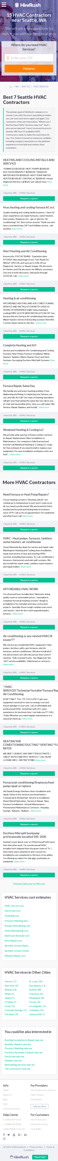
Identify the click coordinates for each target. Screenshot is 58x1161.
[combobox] (29, 58)
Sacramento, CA (37, 985)
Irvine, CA (10, 1006)
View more (17, 228)
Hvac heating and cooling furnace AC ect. (29, 207)
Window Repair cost (15, 955)
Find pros (29, 68)
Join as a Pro (39, 1106)
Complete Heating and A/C (20, 345)
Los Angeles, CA (37, 1006)
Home (6, 1090)
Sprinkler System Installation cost (18, 950)
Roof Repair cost (13, 940)
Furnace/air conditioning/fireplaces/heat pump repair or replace (28, 784)
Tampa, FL (10, 997)
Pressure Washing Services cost (18, 920)
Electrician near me (14, 1056)
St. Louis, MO (36, 981)
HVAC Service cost (14, 905)
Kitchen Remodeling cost (17, 925)
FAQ (5, 1104)
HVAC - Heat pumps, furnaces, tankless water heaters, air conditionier (27, 540)
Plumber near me (13, 1060)
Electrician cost (13, 910)
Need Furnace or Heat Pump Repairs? (26, 494)
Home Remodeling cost (16, 930)
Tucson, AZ (35, 1001)
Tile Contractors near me (17, 1068)
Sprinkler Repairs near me (18, 1044)
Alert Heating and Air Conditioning (25, 251)
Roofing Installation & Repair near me (24, 1040)
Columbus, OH (36, 1010)
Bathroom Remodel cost (17, 935)
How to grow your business (43, 1090)
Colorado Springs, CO (16, 1010)
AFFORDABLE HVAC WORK (20, 589)
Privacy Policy (36, 1147)
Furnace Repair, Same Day (19, 386)
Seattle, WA (35, 989)
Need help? (40, 1157)
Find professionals (39, 1124)
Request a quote (29, 198)
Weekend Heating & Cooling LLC (23, 429)
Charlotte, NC (36, 993)
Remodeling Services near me (19, 1064)
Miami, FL (10, 993)
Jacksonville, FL (37, 1014)
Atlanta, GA (11, 989)
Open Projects (37, 1094)
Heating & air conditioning (19, 298)
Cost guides (36, 1129)
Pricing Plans (36, 1099)
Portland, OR (11, 1014)
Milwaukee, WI (36, 997)
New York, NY (11, 985)
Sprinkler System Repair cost (18, 945)
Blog (5, 1099)
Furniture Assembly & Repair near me (23, 1052)
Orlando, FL (11, 1001)
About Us (7, 1094)
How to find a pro (39, 1119)
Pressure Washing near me (18, 1048)
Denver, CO (11, 981)
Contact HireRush (11, 1108)
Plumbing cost (12, 915)
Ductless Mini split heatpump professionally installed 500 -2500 (24, 834)
